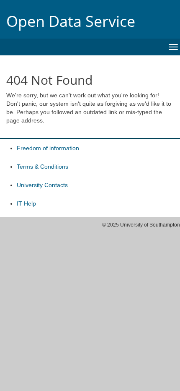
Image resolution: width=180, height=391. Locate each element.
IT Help (26, 203)
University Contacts (42, 185)
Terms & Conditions (42, 166)
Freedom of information (48, 148)
